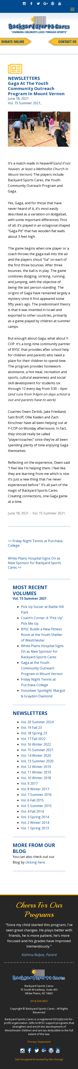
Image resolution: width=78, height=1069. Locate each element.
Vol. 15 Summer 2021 (24, 103)
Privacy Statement (39, 1042)
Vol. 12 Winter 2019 (36, 766)
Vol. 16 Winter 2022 (36, 744)
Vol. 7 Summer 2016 (36, 794)
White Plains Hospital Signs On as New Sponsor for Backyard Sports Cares (42, 651)
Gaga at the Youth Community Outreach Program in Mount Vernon (42, 668)
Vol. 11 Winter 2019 (36, 772)
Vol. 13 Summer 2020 (37, 761)
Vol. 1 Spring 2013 (35, 828)
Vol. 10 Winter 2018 (36, 778)
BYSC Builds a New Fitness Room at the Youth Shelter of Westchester (41, 635)
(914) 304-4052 (39, 1001)
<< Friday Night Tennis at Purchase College (35, 543)
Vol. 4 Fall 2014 (32, 811)
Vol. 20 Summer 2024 (37, 722)
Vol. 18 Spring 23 (34, 733)
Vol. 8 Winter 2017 (35, 789)
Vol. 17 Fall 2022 (33, 738)
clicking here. (35, 862)
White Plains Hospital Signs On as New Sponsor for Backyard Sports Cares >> (34, 563)
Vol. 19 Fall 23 (31, 727)
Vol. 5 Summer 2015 (36, 806)
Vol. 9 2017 (29, 783)
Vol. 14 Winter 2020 (36, 755)
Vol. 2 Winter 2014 (35, 822)
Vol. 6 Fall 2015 (32, 800)
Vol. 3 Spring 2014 (35, 817)
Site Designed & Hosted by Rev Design (39, 1059)
